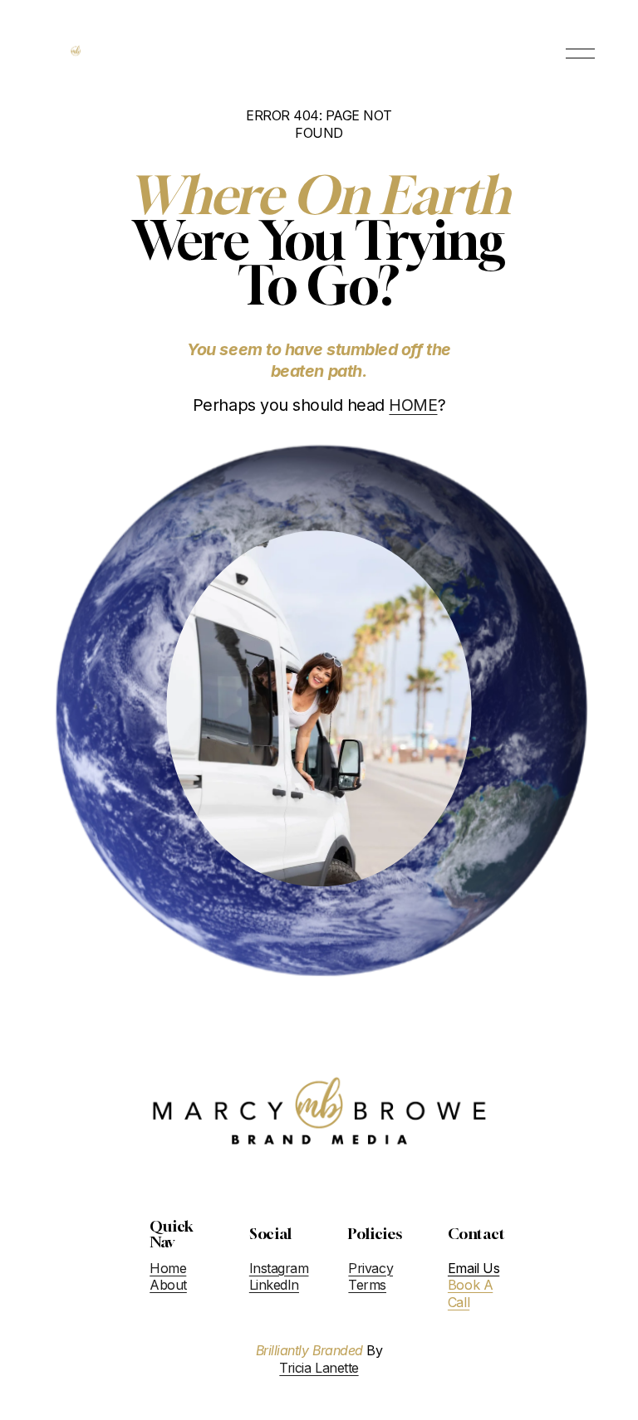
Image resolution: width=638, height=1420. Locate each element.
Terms (367, 1284)
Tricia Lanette (318, 1367)
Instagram (279, 1268)
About (168, 1284)
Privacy (370, 1268)
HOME (413, 405)
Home (168, 1268)
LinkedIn (274, 1284)
